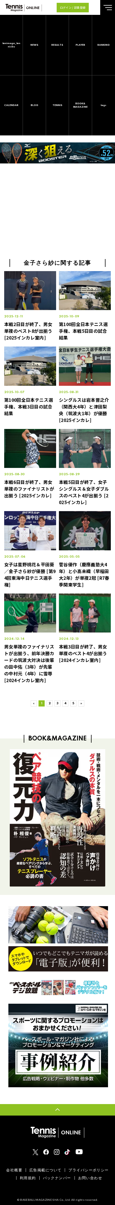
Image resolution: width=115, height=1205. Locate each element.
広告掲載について (45, 1170)
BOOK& (80, 105)
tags (103, 105)
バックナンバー (57, 1178)
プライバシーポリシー (88, 1170)
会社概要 (14, 1170)
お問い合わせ (90, 1178)
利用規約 (28, 1178)
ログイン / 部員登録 (73, 7)
